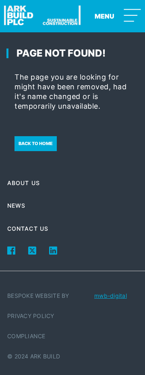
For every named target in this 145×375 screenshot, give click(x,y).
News (16, 205)
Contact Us (27, 228)
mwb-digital (110, 295)
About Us (23, 182)
